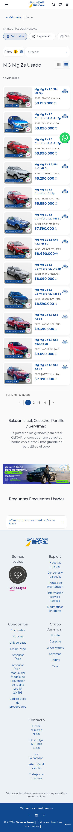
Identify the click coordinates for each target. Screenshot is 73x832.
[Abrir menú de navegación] (6, 4)
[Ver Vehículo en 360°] (65, 91)
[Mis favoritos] (60, 4)
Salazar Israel (25, 822)
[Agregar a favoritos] (28, 104)
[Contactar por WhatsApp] (65, 137)
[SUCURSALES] (67, 4)
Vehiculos (15, 17)
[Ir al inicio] (36, 4)
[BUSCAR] (54, 4)
